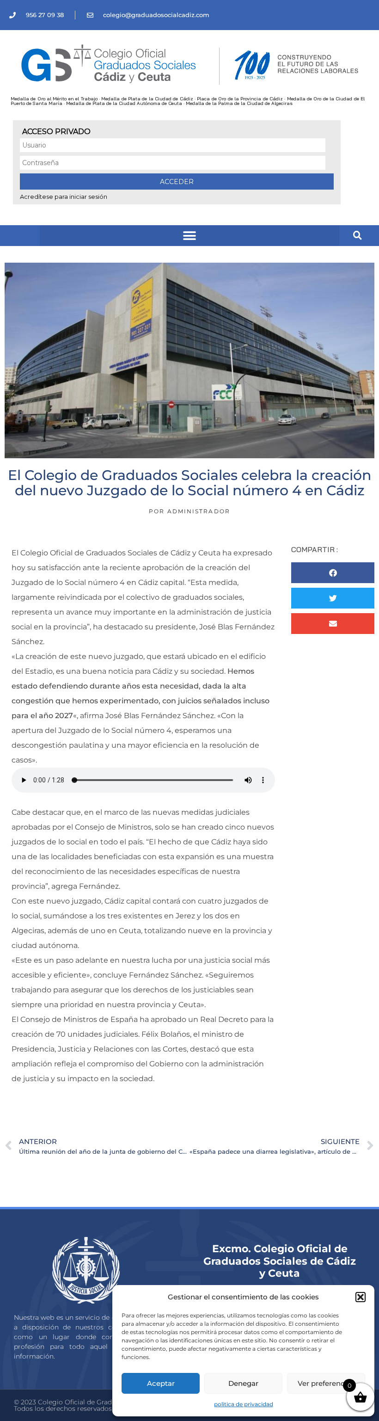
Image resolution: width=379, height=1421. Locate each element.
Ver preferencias (326, 1383)
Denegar (243, 1383)
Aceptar (161, 1383)
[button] (360, 1297)
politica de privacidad (243, 1404)
